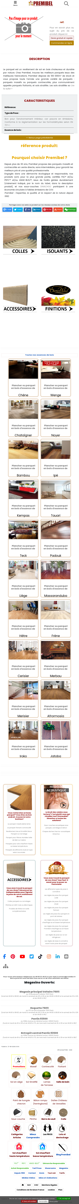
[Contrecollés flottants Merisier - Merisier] (23, 690)
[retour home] (23, 1185)
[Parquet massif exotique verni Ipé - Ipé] (55, 449)
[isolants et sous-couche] (58, 242)
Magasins (63, 1168)
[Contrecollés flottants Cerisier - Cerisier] (23, 650)
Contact (32, 1173)
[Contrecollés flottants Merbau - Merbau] (55, 650)
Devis (41, 1173)
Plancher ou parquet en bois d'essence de (23, 387)
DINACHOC (45, 186)
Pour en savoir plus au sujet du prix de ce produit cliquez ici (62, 30)
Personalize (43, 1201)
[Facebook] (4, 957)
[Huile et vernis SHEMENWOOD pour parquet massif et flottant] (58, 299)
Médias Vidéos (28, 1178)
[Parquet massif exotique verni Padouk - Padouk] (55, 530)
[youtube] (22, 957)
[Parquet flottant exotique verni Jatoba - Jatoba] (55, 730)
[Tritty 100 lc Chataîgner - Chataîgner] (23, 409)
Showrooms (50, 1168)
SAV (29, 1185)
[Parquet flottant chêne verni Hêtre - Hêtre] (23, 610)
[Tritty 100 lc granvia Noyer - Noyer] (55, 409)
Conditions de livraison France (30, 1190)
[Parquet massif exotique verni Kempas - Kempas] (23, 490)
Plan (60, 1190)
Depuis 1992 (19, 1173)
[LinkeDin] (58, 957)
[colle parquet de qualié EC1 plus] (20, 242)
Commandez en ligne (61, 43)
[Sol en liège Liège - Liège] (23, 570)
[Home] (5, 967)
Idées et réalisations (48, 1178)
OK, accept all (64, 1198)
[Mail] (66, 957)
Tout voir (52, 1173)
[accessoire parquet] (20, 299)
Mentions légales (49, 1185)
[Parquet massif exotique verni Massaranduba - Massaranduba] (55, 570)
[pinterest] (13, 957)
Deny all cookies (29, 1201)
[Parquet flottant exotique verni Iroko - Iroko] (23, 730)
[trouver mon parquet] (66, 3)
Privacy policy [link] (53, 1201)
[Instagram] (49, 957)
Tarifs (62, 1173)
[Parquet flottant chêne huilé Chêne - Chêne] (23, 369)
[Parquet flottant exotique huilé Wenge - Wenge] (55, 369)
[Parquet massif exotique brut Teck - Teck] (23, 530)
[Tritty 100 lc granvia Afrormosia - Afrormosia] (55, 690)
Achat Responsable (20, 1168)
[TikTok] (40, 957)
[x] (32, 957)
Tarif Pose (37, 1168)
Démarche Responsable (54, 1163)
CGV (36, 1185)
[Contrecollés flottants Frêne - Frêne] (55, 610)
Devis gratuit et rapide (62, 38)
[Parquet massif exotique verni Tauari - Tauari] (55, 490)
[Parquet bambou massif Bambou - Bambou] (23, 449)
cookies (51, 1190)
